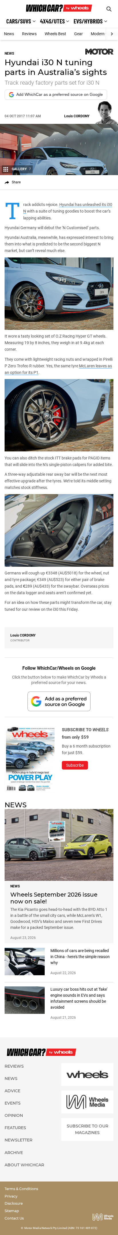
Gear (78, 33)
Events (13, 1103)
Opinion (14, 1115)
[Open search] (109, 9)
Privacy (11, 1196)
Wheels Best (55, 33)
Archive (14, 1152)
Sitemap (12, 1211)
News (9, 33)
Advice (12, 1090)
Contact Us (14, 1218)
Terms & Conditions (21, 1189)
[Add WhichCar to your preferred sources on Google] (59, 701)
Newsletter (18, 1140)
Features (15, 1127)
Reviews (29, 33)
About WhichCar (24, 1164)
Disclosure (14, 1203)
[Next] (112, 34)
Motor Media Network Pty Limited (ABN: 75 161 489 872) (60, 1228)
